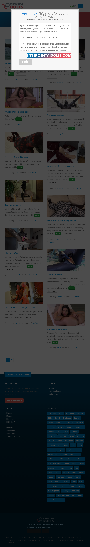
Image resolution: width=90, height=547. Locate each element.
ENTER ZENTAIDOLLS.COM (49, 55)
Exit (25, 61)
